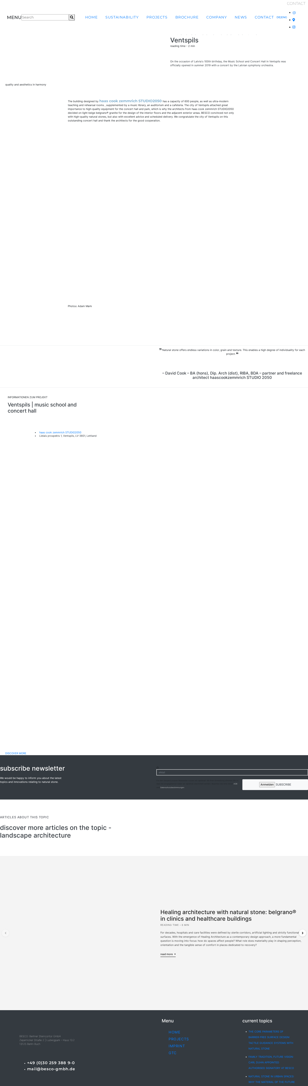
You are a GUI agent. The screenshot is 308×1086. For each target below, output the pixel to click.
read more (166, 954)
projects (157, 17)
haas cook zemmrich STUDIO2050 (131, 101)
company (216, 17)
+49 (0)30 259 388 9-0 (51, 1062)
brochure (187, 17)
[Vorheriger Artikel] (5, 933)
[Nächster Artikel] (302, 933)
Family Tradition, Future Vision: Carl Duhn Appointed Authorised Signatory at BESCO (271, 1062)
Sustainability (122, 17)
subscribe (283, 784)
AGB (235, 784)
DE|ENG (282, 17)
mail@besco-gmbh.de (51, 1069)
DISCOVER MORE (15, 753)
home (91, 17)
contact (264, 17)
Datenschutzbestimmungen (172, 787)
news (241, 17)
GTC (173, 1053)
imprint (177, 1046)
